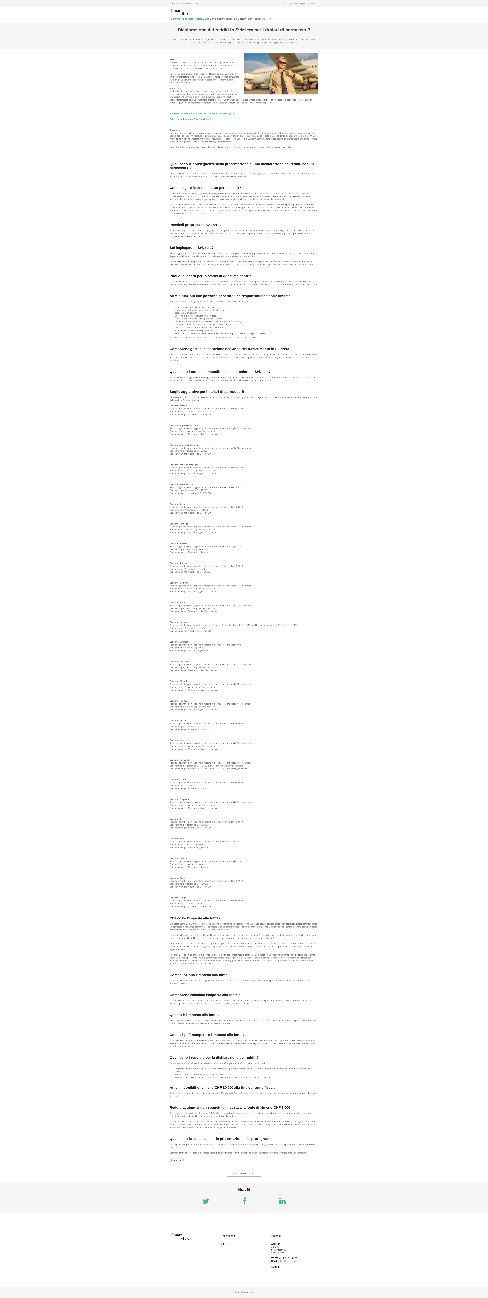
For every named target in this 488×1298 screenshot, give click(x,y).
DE (284, 3)
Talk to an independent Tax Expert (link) (190, 119)
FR (288, 3)
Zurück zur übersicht (243, 1173)
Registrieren (312, 3)
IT (293, 3)
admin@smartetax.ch (288, 1261)
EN (296, 3)
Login (302, 3)
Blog (207, 18)
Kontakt (275, 1266)
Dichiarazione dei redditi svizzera (184, 3)
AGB (222, 1244)
